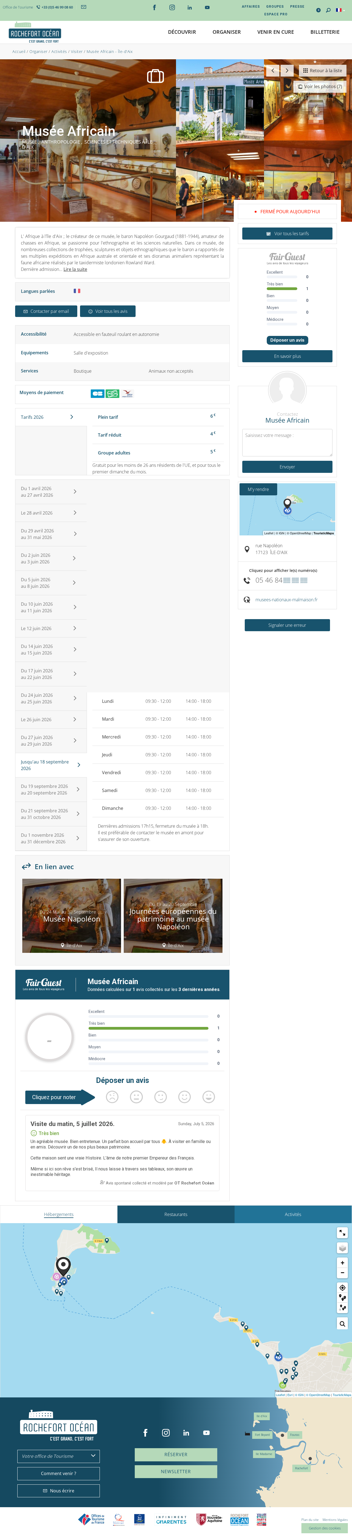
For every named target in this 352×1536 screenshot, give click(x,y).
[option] (71, 918)
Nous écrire (62, 1491)
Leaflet (280, 1394)
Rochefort (301, 1468)
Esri (290, 1394)
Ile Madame (264, 1454)
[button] (182, 32)
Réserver (176, 1454)
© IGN (299, 1394)
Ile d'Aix (262, 1416)
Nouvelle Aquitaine (209, 1519)
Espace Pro (276, 14)
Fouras (294, 1435)
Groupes (275, 7)
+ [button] (342, 1262)
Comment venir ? (58, 1473)
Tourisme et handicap (139, 1519)
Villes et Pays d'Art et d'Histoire (261, 1519)
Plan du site (310, 1519)
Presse (297, 7)
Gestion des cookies (325, 1528)
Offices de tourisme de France (91, 1519)
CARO (239, 1519)
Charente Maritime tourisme (171, 1519)
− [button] (342, 1272)
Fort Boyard (262, 1435)
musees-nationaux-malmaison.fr (286, 600)
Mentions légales (335, 1519)
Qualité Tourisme (119, 1519)
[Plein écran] (342, 1233)
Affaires (251, 7)
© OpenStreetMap (318, 1394)
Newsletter (176, 1471)
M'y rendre (258, 489)
